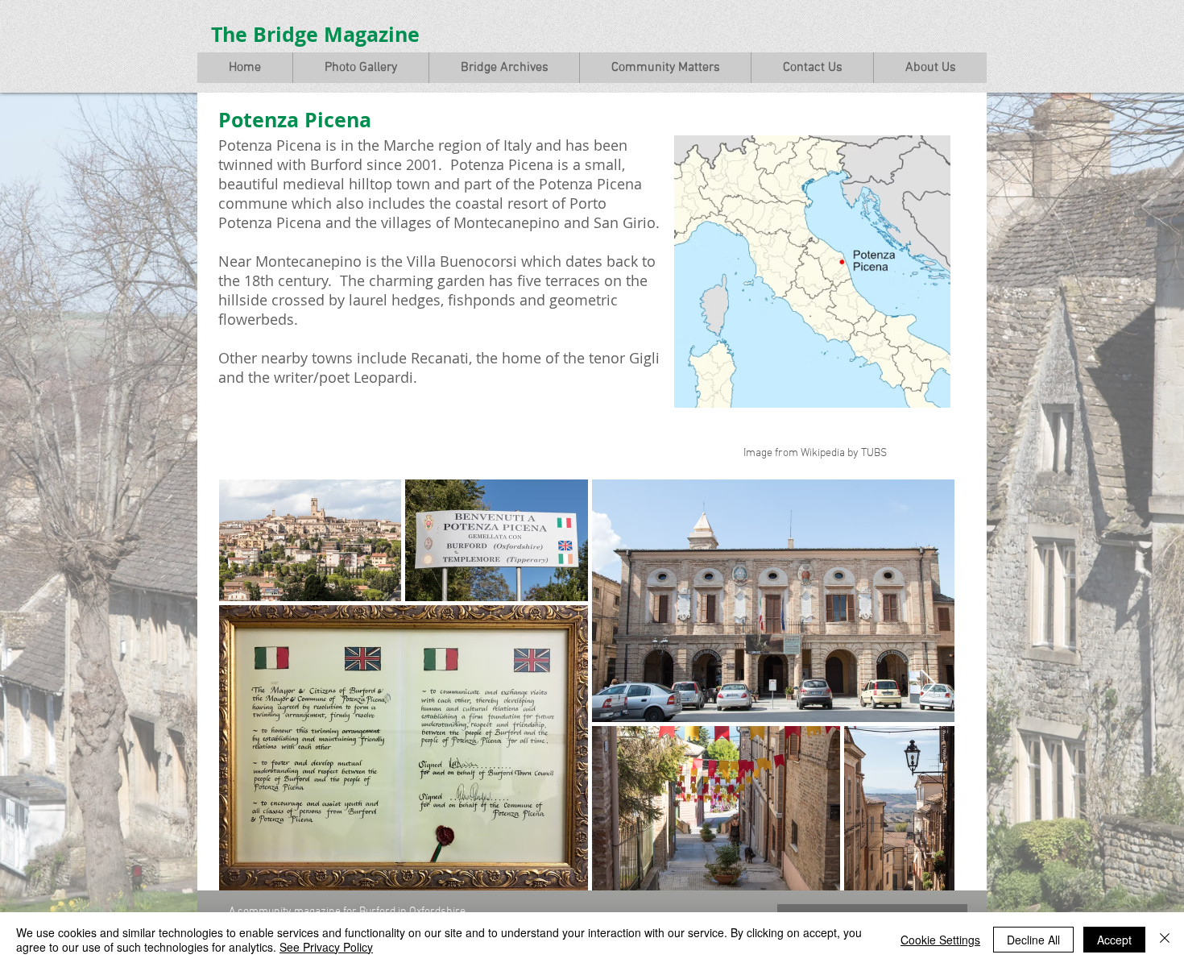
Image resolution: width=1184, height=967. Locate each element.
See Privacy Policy (326, 947)
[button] (360, 67)
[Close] (1164, 939)
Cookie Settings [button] (940, 940)
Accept (1114, 940)
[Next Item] (928, 684)
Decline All (1033, 940)
